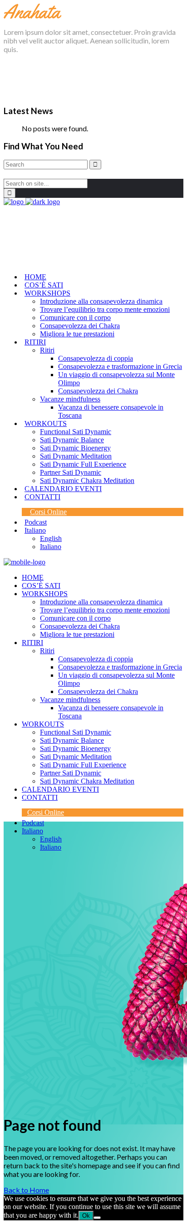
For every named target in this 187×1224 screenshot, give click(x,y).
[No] (97, 1217)
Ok (86, 1215)
